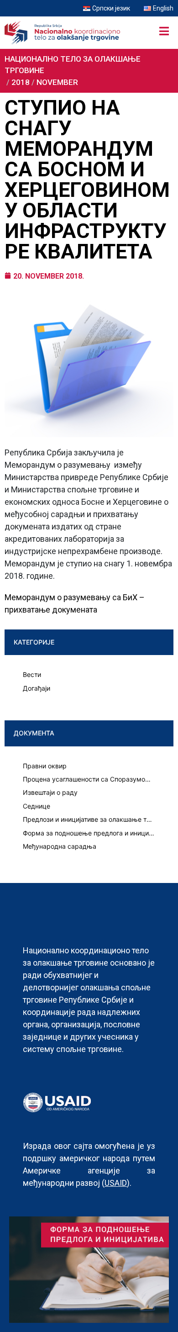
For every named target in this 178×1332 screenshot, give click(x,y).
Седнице (36, 806)
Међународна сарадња (59, 846)
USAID (116, 1183)
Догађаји (36, 688)
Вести (32, 674)
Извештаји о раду (50, 792)
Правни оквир (45, 766)
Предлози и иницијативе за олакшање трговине (89, 819)
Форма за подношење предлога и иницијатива (89, 833)
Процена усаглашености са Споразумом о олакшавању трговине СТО (89, 779)
